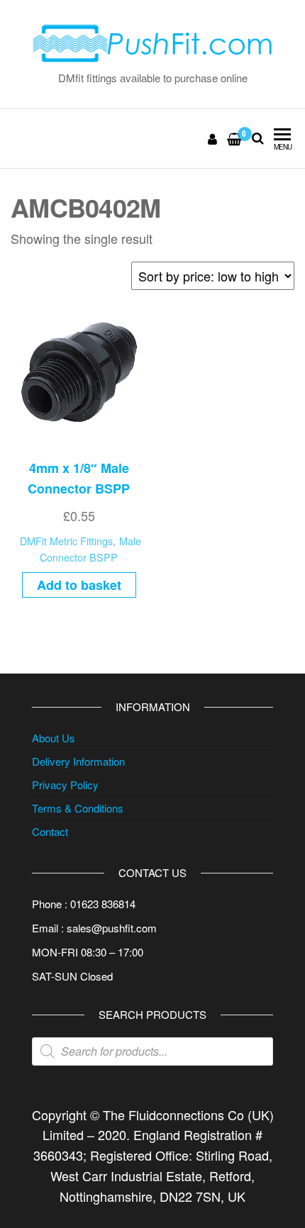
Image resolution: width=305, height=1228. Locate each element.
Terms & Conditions (77, 807)
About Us (53, 737)
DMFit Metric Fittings (66, 540)
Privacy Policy (65, 784)
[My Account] (213, 138)
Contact (50, 831)
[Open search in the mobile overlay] (152, 1051)
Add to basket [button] (79, 585)
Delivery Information (78, 761)
